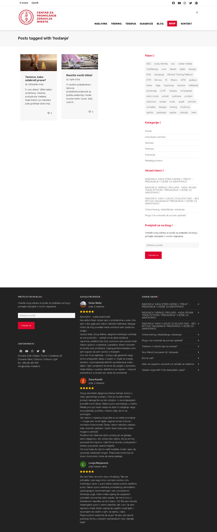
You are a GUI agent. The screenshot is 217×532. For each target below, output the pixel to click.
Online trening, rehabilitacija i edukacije (165, 209)
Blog (160, 23)
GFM (183, 80)
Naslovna (101, 23)
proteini (188, 96)
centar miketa (185, 63)
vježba (149, 112)
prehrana (176, 96)
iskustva (181, 85)
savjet (181, 101)
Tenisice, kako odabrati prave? (35, 79)
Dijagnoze (146, 23)
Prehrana (149, 149)
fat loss (158, 80)
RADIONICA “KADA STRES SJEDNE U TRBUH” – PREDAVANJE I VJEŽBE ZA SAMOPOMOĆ (169, 180)
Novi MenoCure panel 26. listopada (160, 352)
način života (152, 96)
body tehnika (161, 63)
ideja (158, 85)
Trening (116, 23)
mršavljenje (186, 91)
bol (173, 63)
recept (162, 101)
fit (166, 80)
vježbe (173, 112)
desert (173, 69)
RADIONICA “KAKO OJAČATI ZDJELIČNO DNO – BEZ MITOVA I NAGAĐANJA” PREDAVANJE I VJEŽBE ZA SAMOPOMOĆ (172, 201)
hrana (149, 85)
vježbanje (161, 112)
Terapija (130, 23)
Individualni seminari (155, 137)
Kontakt (186, 23)
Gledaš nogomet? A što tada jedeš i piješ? (163, 370)
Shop (172, 23)
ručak (172, 101)
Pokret (148, 131)
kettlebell (193, 85)
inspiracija (169, 85)
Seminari (149, 143)
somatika (151, 107)
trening (173, 107)
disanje (192, 69)
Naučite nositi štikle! (79, 75)
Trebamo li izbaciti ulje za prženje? (159, 346)
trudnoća (185, 107)
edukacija (159, 74)
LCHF (163, 91)
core (163, 69)
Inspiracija (150, 154)
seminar (192, 101)
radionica (151, 101)
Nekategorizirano (154, 160)
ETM (148, 80)
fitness (174, 80)
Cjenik (34, 3)
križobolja (151, 91)
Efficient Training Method (180, 74)
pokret (165, 96)
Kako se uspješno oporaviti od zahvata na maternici (168, 364)
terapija (162, 107)
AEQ (148, 63)
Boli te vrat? (148, 358)
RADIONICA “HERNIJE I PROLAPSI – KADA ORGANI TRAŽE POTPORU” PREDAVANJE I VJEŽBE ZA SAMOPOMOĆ (170, 190)
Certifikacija (152, 69)
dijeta (182, 69)
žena (193, 112)
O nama (24, 3)
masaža (173, 91)
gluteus (193, 80)
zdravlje (184, 112)
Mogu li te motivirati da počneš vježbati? (165, 215)
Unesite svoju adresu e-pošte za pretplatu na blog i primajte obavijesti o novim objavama (171, 235)
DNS (148, 74)
